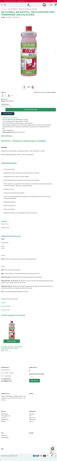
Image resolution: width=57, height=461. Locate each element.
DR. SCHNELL (9, 17)
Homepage (3, 9)
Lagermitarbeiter (5, 437)
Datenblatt (3, 302)
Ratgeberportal (4, 414)
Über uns (3, 411)
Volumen (28, 92)
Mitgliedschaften (5, 419)
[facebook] (29, 370)
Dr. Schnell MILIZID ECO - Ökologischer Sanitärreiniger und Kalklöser (11, 347)
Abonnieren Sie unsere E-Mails (36, 374)
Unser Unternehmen (5, 415)
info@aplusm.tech (7, 381)
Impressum (31, 414)
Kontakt (54, 1)
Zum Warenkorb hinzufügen (30, 109)
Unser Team (4, 417)
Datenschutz (32, 417)
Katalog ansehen (1, 4)
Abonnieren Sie (34, 380)
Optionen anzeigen (11, 341)
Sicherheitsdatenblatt (6, 306)
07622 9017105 (7, 378)
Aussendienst (4, 435)
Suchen (31, 393)
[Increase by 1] (4, 108)
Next (25, 1)
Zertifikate (3, 421)
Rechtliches (32, 411)
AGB (30, 415)
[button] (1, 1)
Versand (31, 421)
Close (5, 4)
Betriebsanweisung (5, 309)
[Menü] (55, 447)
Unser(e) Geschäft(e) (51, 92)
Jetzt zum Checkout (7, 113)
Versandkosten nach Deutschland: (10, 117)
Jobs (2, 433)
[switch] (52, 455)
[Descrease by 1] (4, 111)
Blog (2, 449)
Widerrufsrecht (32, 419)
